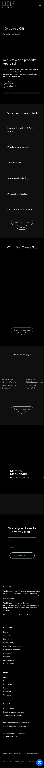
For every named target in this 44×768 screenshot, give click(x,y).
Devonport (7, 691)
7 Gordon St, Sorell (10, 737)
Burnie (5, 688)
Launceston (7, 684)
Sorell (5, 681)
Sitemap (6, 657)
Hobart (6, 677)
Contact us (7, 653)
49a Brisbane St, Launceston (14, 726)
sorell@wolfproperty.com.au (14, 733)
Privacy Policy (8, 660)
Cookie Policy (8, 664)
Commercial (8, 643)
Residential (7, 639)
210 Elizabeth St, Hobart (12, 716)
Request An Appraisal (11, 650)
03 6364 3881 (8, 708)
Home (5, 632)
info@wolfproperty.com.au (13, 712)
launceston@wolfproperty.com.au (16, 723)
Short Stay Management (13, 646)
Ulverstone (7, 695)
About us (6, 636)
